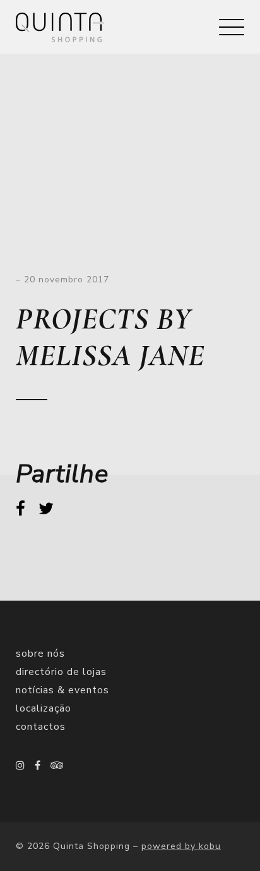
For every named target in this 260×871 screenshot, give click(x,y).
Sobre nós (40, 653)
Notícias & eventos (62, 690)
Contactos (41, 727)
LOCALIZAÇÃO (43, 708)
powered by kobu (181, 846)
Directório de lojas (61, 672)
